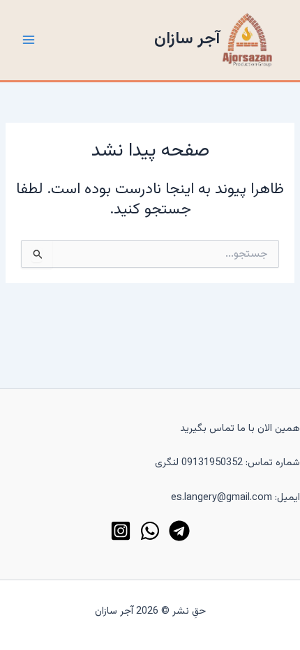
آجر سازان (187, 39)
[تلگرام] (179, 530)
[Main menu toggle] (28, 39)
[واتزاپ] (150, 530)
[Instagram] (120, 530)
